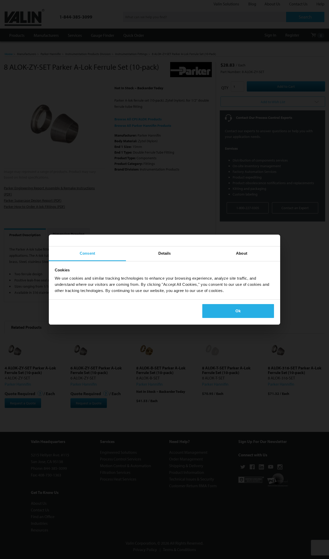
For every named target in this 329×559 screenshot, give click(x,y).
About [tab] (241, 253)
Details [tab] (164, 253)
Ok (238, 311)
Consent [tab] (87, 253)
